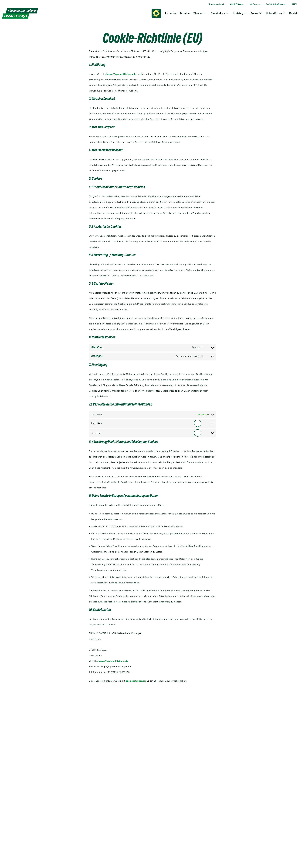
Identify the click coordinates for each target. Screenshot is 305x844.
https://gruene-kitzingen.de (121, 74)
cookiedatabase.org (136, 680)
